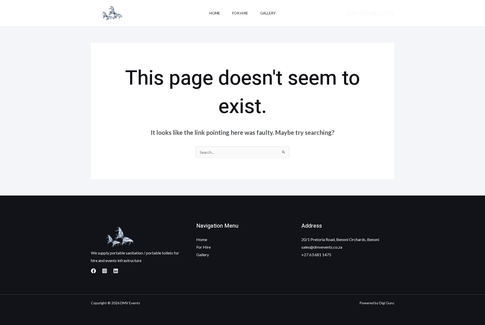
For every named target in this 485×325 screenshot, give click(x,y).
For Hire (240, 13)
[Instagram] (104, 270)
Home (214, 13)
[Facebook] (93, 270)
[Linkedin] (115, 270)
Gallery (268, 13)
